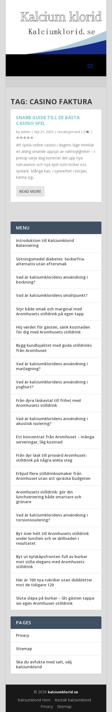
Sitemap (24, 648)
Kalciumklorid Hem (34, 699)
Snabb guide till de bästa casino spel (48, 120)
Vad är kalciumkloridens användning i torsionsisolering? (52, 517)
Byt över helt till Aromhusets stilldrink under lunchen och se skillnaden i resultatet (52, 538)
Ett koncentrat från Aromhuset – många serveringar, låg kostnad (55, 439)
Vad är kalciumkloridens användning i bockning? (52, 280)
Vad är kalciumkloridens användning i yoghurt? (52, 384)
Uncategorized (68, 132)
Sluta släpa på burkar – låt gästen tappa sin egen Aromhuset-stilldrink (55, 601)
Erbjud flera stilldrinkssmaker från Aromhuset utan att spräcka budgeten (53, 476)
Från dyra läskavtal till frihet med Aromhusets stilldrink (48, 403)
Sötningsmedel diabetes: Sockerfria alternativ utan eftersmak (50, 261)
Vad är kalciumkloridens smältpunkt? (52, 295)
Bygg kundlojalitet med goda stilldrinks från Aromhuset (54, 348)
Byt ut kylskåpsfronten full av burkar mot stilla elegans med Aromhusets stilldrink (51, 561)
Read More (30, 191)
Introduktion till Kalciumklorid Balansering (45, 243)
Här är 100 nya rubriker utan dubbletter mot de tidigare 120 (54, 582)
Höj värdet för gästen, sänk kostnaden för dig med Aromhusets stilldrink (53, 330)
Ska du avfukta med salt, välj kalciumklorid (44, 664)
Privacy (22, 635)
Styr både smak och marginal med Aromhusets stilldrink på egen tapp (50, 311)
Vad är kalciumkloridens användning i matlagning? (52, 366)
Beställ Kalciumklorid (73, 699)
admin (25, 132)
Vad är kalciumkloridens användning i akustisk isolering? (52, 421)
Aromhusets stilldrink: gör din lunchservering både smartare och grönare (48, 496)
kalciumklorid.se (63, 691)
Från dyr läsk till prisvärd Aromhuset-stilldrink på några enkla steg (51, 458)
